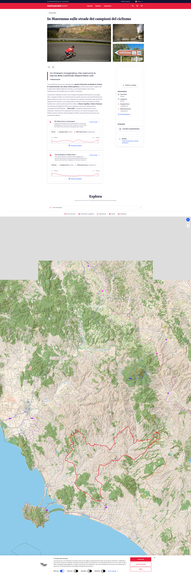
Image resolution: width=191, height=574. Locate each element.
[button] (130, 129)
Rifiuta (140, 569)
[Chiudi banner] (154, 557)
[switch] (76, 571)
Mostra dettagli (112, 571)
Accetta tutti (141, 559)
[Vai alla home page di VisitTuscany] (57, 6)
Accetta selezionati (141, 564)
